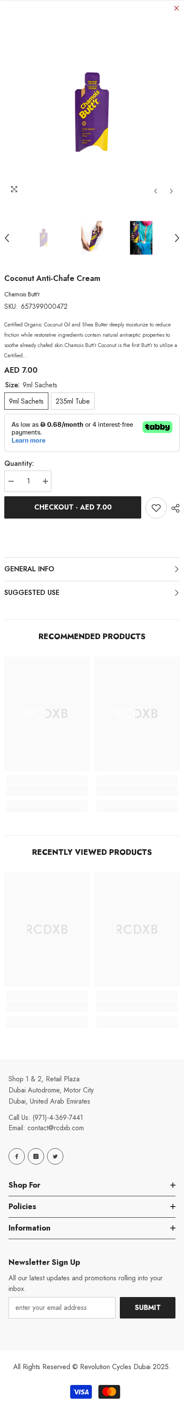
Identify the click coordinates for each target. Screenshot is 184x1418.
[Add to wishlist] (156, 508)
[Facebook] (17, 1156)
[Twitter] (55, 1156)
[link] (47, 791)
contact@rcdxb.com (55, 1128)
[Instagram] (36, 1156)
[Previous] (155, 191)
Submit (148, 1307)
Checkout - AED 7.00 (73, 507)
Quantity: (19, 463)
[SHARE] (173, 508)
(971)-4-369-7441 (58, 1117)
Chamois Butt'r (22, 294)
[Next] (171, 191)
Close (176, 8)
